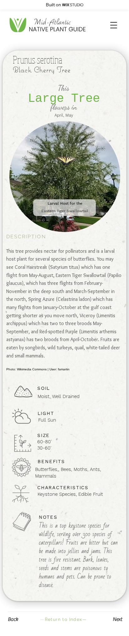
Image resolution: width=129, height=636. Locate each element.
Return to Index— (63, 619)
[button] (113, 25)
